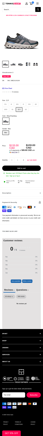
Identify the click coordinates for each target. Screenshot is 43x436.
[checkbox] (21, 297)
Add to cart (21, 168)
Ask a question (16, 281)
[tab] (22, 290)
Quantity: (5, 160)
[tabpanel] (21, 311)
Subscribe (33, 395)
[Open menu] (37, 3)
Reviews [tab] (9, 290)
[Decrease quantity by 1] (11, 160)
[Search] (38, 9)
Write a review (27, 281)
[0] (31, 3)
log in (18, 176)
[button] (25, 151)
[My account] (26, 3)
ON (3, 80)
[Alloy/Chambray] (5, 121)
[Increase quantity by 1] (23, 160)
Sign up (12, 176)
